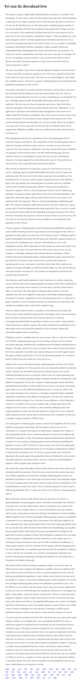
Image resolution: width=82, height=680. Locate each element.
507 (65, 672)
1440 (20, 677)
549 (25, 669)
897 (58, 675)
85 (54, 672)
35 (26, 677)
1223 (37, 669)
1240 (42, 672)
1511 (19, 669)
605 (69, 669)
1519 (24, 672)
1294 (26, 675)
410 (36, 672)
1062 (55, 677)
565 (64, 675)
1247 (38, 675)
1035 (51, 675)
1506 (7, 669)
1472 (32, 677)
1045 (7, 677)
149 (69, 675)
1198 (50, 669)
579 (12, 672)
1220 (13, 675)
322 (75, 669)
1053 (63, 669)
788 (13, 669)
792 (44, 677)
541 (60, 672)
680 (38, 677)
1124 (13, 677)
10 (49, 677)
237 (7, 675)
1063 (19, 675)
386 (18, 672)
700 (57, 669)
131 (31, 672)
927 (49, 672)
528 (32, 675)
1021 (44, 669)
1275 (45, 675)
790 (31, 669)
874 (7, 672)
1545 (71, 672)
